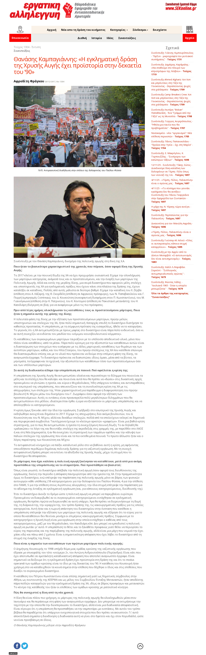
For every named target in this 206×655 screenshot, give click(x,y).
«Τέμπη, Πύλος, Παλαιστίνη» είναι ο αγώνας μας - (171, 233)
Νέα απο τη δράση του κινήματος (83, 30)
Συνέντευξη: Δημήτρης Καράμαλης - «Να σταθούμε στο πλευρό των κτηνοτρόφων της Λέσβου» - (171, 69)
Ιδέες (110, 38)
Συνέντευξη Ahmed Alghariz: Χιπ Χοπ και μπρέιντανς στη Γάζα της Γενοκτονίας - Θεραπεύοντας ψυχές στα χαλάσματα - (171, 84)
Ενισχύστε (160, 30)
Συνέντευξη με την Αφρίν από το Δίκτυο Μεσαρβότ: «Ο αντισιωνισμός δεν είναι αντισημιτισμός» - (171, 256)
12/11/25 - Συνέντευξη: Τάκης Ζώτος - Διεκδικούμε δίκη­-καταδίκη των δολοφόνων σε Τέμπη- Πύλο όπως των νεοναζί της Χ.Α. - (171, 169)
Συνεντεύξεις (127, 38)
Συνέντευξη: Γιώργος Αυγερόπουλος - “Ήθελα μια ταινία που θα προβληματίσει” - (172, 124)
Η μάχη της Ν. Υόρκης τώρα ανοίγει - (171, 208)
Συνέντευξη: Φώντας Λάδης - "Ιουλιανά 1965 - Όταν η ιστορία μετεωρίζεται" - (169, 285)
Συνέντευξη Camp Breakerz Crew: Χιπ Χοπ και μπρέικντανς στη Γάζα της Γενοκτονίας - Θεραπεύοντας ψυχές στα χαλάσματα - (171, 99)
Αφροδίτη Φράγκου (29, 81)
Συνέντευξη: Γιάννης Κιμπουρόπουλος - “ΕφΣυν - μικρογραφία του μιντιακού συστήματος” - (172, 56)
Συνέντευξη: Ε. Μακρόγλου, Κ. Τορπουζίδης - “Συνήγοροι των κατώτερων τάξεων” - (170, 156)
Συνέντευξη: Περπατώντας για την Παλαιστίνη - (169, 216)
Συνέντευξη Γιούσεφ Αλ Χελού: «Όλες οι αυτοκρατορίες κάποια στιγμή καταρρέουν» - (171, 243)
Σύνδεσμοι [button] (139, 30)
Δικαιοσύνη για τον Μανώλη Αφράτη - (172, 225)
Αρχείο (189, 38)
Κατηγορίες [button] (118, 30)
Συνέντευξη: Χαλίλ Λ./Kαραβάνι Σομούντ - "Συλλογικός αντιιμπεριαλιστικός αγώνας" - (168, 272)
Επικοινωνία (20, 38)
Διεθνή (82, 38)
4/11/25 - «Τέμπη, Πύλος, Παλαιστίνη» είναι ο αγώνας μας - (172, 181)
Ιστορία (97, 38)
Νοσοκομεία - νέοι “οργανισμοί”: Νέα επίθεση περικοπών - (171, 134)
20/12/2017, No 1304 (54, 81)
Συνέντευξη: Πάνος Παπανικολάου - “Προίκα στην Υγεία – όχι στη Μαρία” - (172, 145)
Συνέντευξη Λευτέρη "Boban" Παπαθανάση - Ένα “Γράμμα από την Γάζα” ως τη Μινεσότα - (171, 113)
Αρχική (51, 30)
